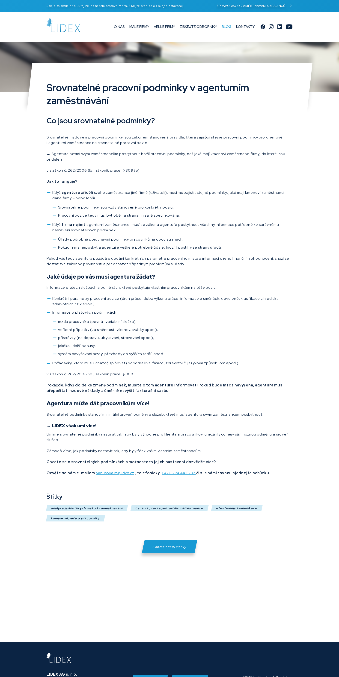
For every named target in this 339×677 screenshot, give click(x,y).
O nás (119, 26)
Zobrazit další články (169, 547)
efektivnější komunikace (237, 508)
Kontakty (245, 26)
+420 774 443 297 (179, 473)
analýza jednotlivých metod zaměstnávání (87, 508)
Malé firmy (139, 26)
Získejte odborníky (198, 26)
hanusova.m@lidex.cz (115, 473)
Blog (227, 26)
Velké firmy (164, 26)
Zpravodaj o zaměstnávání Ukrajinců (251, 6)
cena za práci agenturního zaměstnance (169, 508)
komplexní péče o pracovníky (75, 518)
